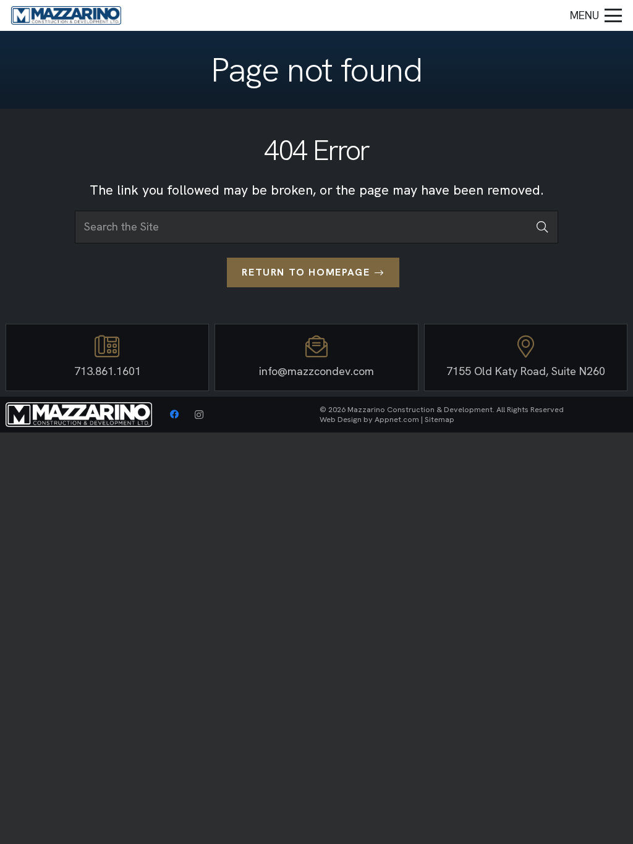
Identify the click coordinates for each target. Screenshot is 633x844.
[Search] (542, 226)
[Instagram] (199, 414)
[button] (596, 15)
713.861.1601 (107, 371)
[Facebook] (174, 414)
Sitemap (439, 419)
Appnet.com (397, 419)
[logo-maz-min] (66, 15)
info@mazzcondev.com (316, 371)
